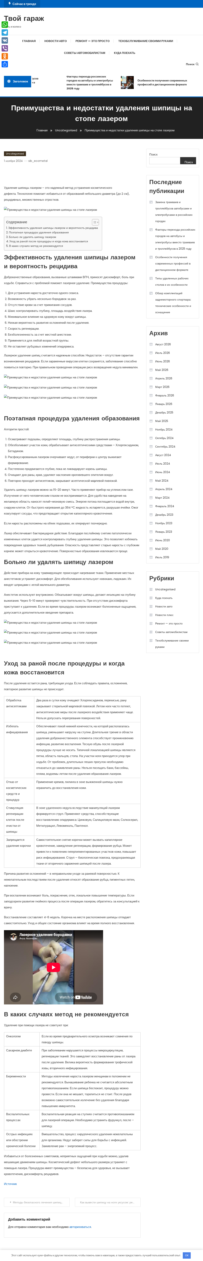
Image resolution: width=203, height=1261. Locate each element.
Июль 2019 (162, 557)
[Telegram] (5, 32)
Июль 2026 (162, 353)
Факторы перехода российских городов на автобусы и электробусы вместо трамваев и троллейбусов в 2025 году (82, 82)
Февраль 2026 (164, 395)
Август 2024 (163, 455)
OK (187, 1255)
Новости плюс (164, 615)
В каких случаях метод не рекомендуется (36, 246)
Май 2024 (162, 481)
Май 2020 (161, 549)
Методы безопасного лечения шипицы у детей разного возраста (41, 1202)
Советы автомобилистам (84, 53)
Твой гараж (24, 19)
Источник (10, 1184)
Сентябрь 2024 (165, 447)
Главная (29, 41)
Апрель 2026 (163, 378)
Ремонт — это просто (93, 41)
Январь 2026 (163, 404)
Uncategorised (15, 153)
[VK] (5, 40)
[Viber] (5, 48)
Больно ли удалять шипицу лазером (32, 237)
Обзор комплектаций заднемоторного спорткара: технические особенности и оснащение (173, 302)
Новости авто (55, 41)
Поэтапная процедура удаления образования (39, 232)
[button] (93, 222)
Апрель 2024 (163, 489)
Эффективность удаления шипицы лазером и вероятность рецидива (53, 228)
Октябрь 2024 (164, 438)
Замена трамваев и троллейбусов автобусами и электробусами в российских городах (173, 211)
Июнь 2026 (162, 361)
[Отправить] (5, 64)
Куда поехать (124, 53)
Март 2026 (162, 387)
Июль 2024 (162, 464)
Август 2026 (163, 344)
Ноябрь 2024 (164, 429)
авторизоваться (80, 1227)
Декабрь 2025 (164, 412)
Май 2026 (161, 370)
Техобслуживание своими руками (145, 41)
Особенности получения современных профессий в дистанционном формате (155, 82)
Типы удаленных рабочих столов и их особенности (172, 281)
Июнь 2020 (162, 540)
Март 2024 (162, 498)
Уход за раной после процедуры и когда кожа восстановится (48, 241)
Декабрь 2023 (164, 515)
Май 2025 (161, 421)
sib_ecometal (38, 161)
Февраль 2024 (164, 506)
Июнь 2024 (162, 472)
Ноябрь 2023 (163, 523)
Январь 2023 (163, 532)
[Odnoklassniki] (5, 56)
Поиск (190, 64)
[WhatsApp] (5, 25)
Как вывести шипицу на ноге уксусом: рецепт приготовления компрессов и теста (110, 1202)
